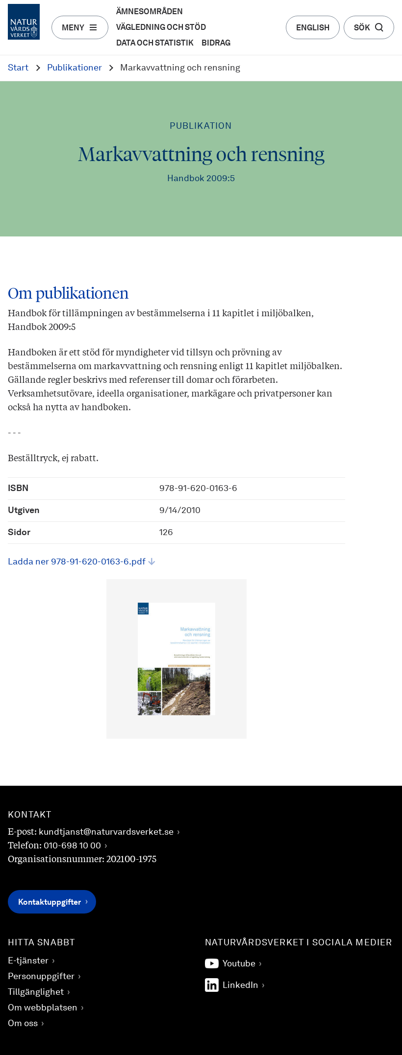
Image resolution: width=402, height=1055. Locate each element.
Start (18, 68)
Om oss (23, 1023)
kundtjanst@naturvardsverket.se (106, 832)
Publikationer (74, 68)
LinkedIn (240, 985)
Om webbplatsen (42, 1008)
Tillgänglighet (36, 992)
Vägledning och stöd (161, 28)
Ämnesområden (149, 12)
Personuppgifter (41, 976)
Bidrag (215, 43)
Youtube (239, 964)
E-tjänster (28, 961)
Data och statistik (155, 43)
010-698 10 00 (72, 846)
